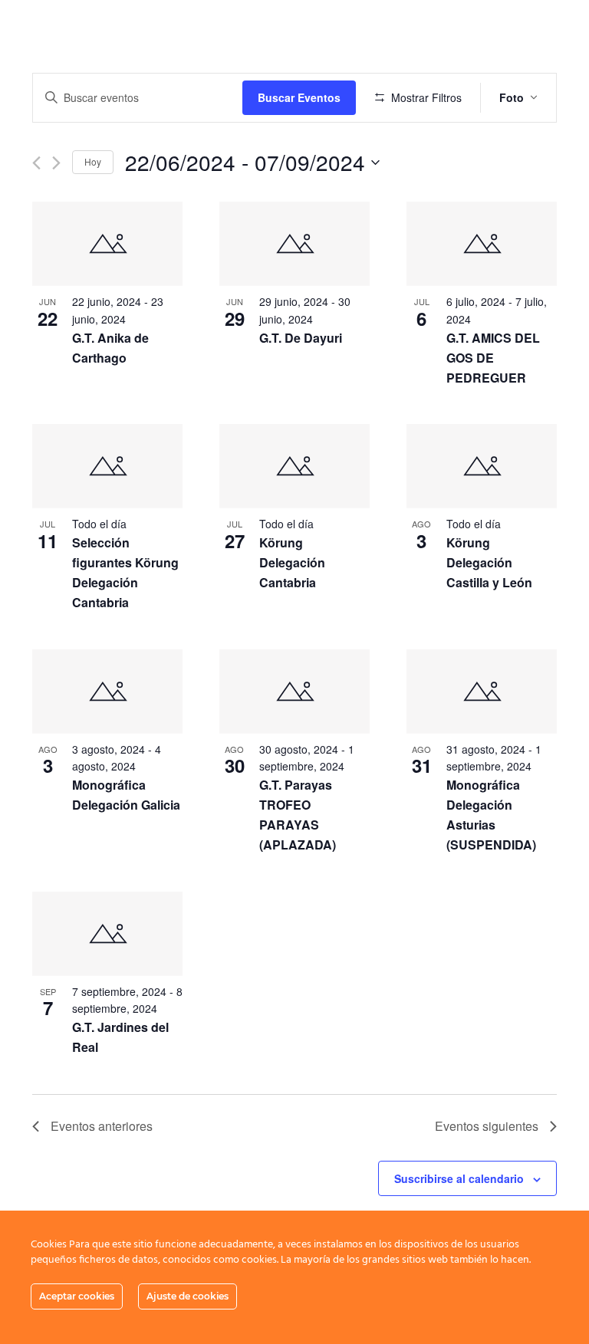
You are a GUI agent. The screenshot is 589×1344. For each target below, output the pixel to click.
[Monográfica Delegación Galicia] (107, 691)
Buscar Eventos (299, 97)
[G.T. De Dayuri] (294, 244)
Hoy (92, 161)
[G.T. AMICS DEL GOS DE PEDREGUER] (481, 244)
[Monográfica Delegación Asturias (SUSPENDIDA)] (481, 691)
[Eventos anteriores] (36, 163)
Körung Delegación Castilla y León (489, 562)
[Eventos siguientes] (56, 163)
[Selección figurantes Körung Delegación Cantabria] (107, 466)
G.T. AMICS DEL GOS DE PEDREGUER (493, 357)
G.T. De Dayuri (300, 338)
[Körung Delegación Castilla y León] (481, 466)
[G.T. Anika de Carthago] (107, 244)
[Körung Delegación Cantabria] (294, 466)
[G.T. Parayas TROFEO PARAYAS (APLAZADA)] (294, 691)
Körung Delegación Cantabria (292, 562)
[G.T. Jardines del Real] (107, 934)
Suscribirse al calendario (459, 1178)
